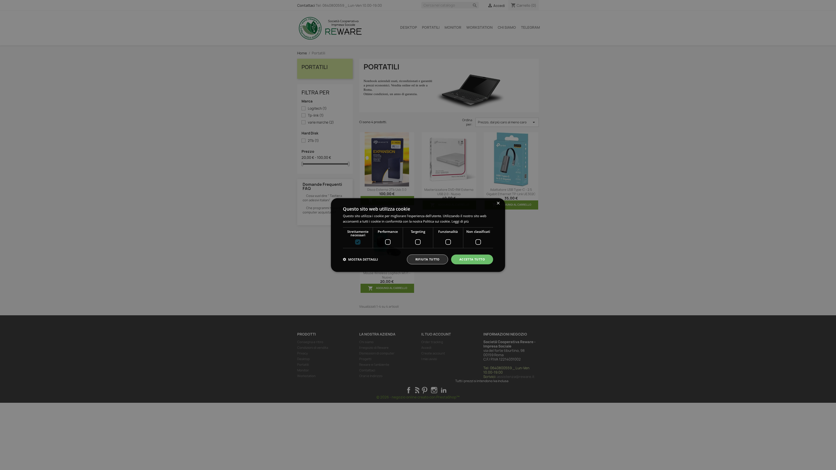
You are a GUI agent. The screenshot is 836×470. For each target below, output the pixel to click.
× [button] (498, 203)
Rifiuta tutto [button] (427, 259)
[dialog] (418, 235)
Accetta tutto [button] (472, 259)
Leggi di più (460, 221)
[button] (360, 259)
